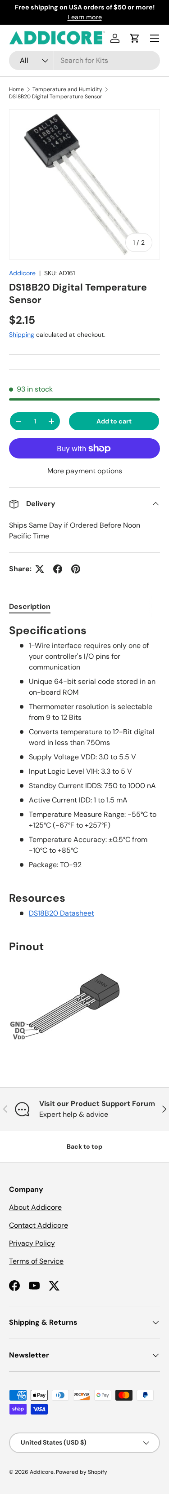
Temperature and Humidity (67, 89)
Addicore (22, 273)
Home (16, 89)
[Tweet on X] (40, 569)
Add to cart (114, 421)
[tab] (29, 606)
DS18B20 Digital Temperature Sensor (55, 96)
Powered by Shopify (81, 1472)
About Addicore (35, 1207)
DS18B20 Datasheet (61, 913)
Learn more (85, 17)
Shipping (21, 335)
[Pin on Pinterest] (76, 569)
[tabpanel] (84, 837)
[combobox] (84, 60)
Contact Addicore (38, 1225)
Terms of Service (36, 1261)
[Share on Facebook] (58, 569)
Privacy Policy (32, 1243)
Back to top (84, 1146)
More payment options (84, 471)
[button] (135, 38)
